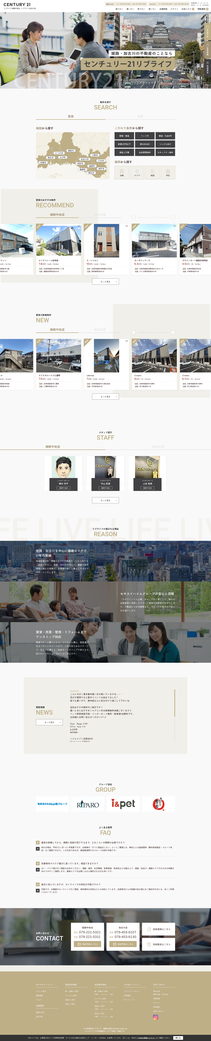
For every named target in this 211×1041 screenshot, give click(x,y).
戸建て (97, 994)
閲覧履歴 (203, 9)
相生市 (51, 157)
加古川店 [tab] (100, 214)
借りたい (119, 9)
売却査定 (207, 69)
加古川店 (39, 1016)
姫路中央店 (40, 1012)
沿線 (122, 175)
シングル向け (165, 144)
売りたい (141, 9)
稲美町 (92, 165)
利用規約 (127, 995)
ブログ (38, 1000)
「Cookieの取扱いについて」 (146, 1038)
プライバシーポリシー (132, 991)
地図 (152, 175)
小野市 (95, 155)
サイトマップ (129, 1000)
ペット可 (145, 135)
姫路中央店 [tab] (57, 214)
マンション (104, 994)
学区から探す (70, 1004)
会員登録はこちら (161, 929)
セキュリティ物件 (165, 152)
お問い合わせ (158, 1011)
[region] (122, 715)
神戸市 (101, 168)
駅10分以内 (145, 144)
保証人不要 (124, 152)
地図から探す (70, 1000)
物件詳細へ (74, 732)
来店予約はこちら (90, 944)
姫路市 (71, 150)
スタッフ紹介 (41, 991)
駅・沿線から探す (72, 991)
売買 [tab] (140, 116)
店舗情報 (163, 9)
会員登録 (207, 51)
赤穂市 (43, 162)
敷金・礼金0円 (165, 135)
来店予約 (207, 33)
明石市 (91, 172)
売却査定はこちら (161, 944)
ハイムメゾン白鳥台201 (81, 738)
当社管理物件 (145, 152)
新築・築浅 (124, 135)
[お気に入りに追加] (31, 226)
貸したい (152, 9)
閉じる (178, 1038)
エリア (137, 175)
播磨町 (83, 169)
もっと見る (105, 281)
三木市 (101, 160)
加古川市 (85, 159)
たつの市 (59, 152)
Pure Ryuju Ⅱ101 (79, 723)
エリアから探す (71, 995)
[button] (134, 217)
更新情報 (39, 995)
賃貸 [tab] (71, 116)
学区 (168, 175)
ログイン (174, 9)
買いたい (130, 9)
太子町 (63, 157)
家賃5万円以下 (124, 144)
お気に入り (187, 9)
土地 (111, 994)
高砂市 (80, 163)
